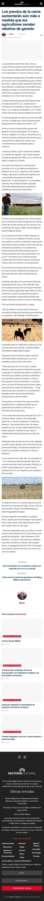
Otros (22, 857)
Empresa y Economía (12, 636)
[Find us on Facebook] (19, 757)
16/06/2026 (6, 678)
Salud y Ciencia (36, 844)
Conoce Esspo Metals (11, 641)
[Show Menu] (3, 3)
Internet (22, 850)
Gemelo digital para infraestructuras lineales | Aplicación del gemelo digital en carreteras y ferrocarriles (22, 801)
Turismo (36, 856)
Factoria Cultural (14, 897)
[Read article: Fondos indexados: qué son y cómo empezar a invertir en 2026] (22, 724)
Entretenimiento (8, 856)
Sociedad (36, 849)
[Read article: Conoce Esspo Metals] (22, 629)
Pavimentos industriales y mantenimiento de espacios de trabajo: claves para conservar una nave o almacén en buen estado (22, 830)
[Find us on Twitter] (25, 757)
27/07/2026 (6, 644)
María (11, 34)
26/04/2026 (6, 742)
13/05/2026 (6, 710)
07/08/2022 (21, 34)
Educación (7, 847)
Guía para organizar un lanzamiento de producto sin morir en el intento (18, 706)
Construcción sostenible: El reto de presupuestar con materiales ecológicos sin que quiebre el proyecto (20, 673)
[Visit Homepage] (22, 3)
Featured (22, 843)
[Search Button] (41, 3)
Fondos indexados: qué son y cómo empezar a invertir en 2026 (22, 737)
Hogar (22, 847)
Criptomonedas (8, 843)
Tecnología (36, 852)
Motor (22, 854)
